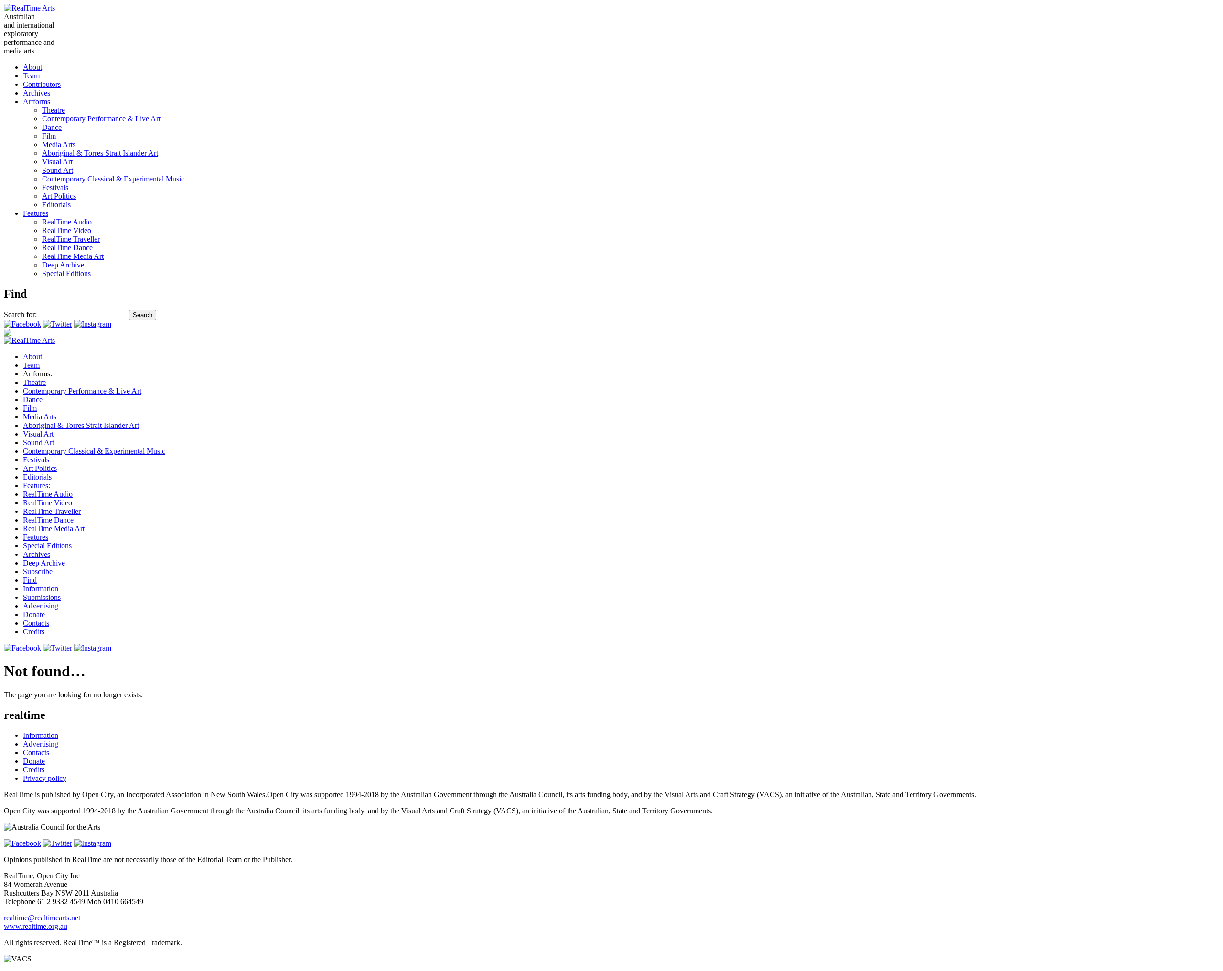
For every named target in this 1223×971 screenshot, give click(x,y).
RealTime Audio (67, 222)
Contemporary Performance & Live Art (101, 119)
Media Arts (58, 144)
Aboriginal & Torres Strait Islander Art (100, 153)
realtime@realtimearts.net (42, 918)
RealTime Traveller (71, 239)
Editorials (56, 205)
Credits (33, 632)
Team (31, 76)
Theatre (53, 110)
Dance (52, 127)
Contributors (42, 84)
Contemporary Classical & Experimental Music (113, 179)
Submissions (42, 597)
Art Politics (59, 196)
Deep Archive (63, 265)
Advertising (40, 606)
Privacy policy (44, 778)
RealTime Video (66, 230)
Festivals (55, 187)
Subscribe (38, 571)
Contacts (36, 623)
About (32, 67)
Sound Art (57, 170)
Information (40, 589)
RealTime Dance (67, 248)
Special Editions (66, 273)
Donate (34, 614)
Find (30, 580)
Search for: (20, 314)
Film (49, 136)
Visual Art (57, 162)
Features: (36, 485)
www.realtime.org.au (35, 926)
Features (35, 213)
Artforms (36, 101)
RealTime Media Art (73, 256)
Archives (36, 93)
